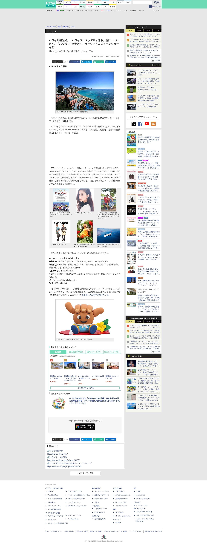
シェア (76, 62)
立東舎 (97, 502)
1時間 (130, 30)
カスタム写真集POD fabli (145, 515)
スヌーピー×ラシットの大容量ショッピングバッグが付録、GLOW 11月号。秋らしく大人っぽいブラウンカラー (145, 36)
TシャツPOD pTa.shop (144, 512)
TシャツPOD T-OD (101, 498)
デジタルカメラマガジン (56, 516)
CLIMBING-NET (100, 512)
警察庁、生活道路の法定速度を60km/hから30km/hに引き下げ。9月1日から (149, 139)
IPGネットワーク (139, 509)
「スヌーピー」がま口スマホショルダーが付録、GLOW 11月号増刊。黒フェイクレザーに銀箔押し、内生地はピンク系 (145, 42)
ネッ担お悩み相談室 (54, 509)
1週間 (148, 30)
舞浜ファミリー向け (111, 352)
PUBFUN (137, 502)
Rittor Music (96, 488)
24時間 (139, 30)
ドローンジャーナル (54, 506)
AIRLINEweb (119, 491)
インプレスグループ (135, 531)
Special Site (136, 65)
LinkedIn (112, 62)
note (100, 62)
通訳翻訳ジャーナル (121, 498)
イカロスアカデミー (121, 506)
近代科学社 (95, 516)
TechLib (118, 522)
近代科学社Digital (100, 519)
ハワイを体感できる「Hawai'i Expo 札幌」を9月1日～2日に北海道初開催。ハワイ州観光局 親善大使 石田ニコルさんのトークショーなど (94, 400)
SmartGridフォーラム (75, 491)
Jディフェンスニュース (123, 495)
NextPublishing (73, 519)
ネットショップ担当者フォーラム (79, 495)
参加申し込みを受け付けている (95, 295)
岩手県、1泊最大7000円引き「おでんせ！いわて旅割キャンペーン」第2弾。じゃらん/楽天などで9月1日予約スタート (145, 47)
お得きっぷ (88, 10)
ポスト (59, 62)
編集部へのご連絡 (96, 531)
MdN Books (119, 512)
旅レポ (79, 10)
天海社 (138, 491)
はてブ (88, 62)
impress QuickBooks (143, 498)
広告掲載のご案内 (82, 531)
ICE (135, 488)
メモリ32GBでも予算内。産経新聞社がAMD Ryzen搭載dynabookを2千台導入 (148, 98)
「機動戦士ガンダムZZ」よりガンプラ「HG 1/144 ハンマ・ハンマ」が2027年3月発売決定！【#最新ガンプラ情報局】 (144, 343)
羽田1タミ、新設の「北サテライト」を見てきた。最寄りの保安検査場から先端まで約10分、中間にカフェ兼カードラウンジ (149, 190)
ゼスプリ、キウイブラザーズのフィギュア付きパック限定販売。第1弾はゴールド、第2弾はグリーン (145, 338)
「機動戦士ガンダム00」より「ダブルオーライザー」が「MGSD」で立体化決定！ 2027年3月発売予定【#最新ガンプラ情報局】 (145, 349)
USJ (125, 10)
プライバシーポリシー (111, 531)
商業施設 (133, 10)
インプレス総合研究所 (55, 498)
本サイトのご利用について (53, 531)
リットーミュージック (102, 491)
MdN (114, 509)
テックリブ (116, 519)
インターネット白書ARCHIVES (58, 523)
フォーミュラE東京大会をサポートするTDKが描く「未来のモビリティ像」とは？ (149, 81)
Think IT (50, 491)
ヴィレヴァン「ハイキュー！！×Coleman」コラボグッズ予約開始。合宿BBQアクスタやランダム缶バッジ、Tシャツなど (149, 213)
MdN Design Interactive (123, 516)
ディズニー (117, 10)
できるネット (52, 519)
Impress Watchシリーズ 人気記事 (144, 318)
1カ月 (157, 30)
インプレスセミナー (74, 502)
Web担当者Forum (53, 495)
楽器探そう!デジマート (102, 495)
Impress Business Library (76, 498)
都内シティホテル (94, 352)
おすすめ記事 (136, 356)
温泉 (96, 10)
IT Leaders (51, 502)
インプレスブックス (74, 515)
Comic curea (140, 495)
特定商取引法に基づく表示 (153, 531)
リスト (66, 62)
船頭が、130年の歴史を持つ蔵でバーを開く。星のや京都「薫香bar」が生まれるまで (149, 297)
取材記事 (70, 10)
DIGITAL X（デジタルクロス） (78, 506)
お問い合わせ (69, 531)
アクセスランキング (139, 27)
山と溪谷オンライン (101, 509)
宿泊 (140, 10)
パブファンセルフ (142, 505)
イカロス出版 (117, 488)
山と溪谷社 (95, 506)
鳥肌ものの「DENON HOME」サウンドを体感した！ (148, 89)
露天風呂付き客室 (76, 352)
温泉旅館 (58, 352)
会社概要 (124, 531)
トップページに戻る (85, 473)
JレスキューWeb (120, 502)
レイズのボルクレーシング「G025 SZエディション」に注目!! (149, 72)
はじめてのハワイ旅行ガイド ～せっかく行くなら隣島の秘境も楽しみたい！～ (149, 406)
